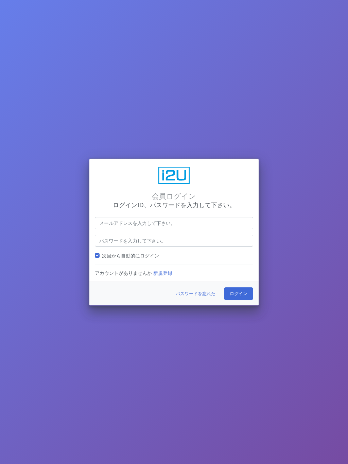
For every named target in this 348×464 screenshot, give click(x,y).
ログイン (238, 293)
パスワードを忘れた (195, 293)
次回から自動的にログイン (130, 255)
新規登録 (162, 273)
